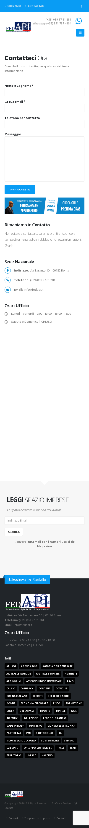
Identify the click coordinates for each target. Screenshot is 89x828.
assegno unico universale (44, 681)
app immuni (13, 681)
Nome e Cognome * (19, 86)
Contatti (61, 818)
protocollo (44, 733)
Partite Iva (13, 733)
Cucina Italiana (16, 696)
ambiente (71, 673)
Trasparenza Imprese (37, 818)
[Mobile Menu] (80, 33)
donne (10, 703)
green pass (27, 710)
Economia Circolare (34, 703)
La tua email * (15, 102)
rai (60, 733)
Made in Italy (15, 725)
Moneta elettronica (61, 725)
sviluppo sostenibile (38, 747)
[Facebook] (81, 6)
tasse (60, 747)
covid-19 (61, 688)
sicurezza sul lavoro (21, 740)
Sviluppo (12, 747)
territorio (13, 755)
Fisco (56, 703)
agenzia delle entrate (57, 666)
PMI (28, 733)
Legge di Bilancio (54, 718)
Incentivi (12, 718)
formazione (73, 703)
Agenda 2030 (29, 666)
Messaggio (13, 134)
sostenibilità (50, 740)
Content (44, 688)
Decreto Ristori (58, 696)
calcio (10, 688)
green (10, 710)
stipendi (69, 740)
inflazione (31, 718)
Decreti (37, 696)
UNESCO (31, 755)
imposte (44, 710)
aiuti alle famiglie (18, 673)
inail (74, 710)
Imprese (60, 710)
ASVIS (70, 681)
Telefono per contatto (22, 118)
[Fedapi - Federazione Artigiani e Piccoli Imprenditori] (18, 26)
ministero (35, 725)
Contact (13, 818)
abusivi (11, 666)
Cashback (27, 688)
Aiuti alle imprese (48, 673)
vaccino (47, 755)
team (73, 747)
